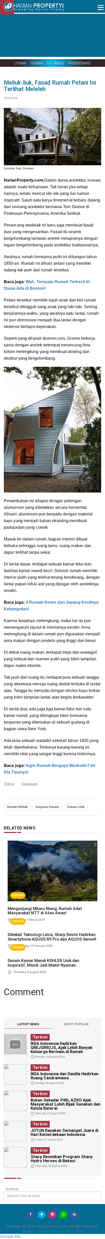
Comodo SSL (10, 1236)
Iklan (79, 1231)
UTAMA (21, 63)
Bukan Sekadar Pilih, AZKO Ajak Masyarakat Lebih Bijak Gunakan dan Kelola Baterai (65, 1104)
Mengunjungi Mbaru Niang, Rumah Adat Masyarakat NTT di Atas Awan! (45, 911)
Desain (17, 895)
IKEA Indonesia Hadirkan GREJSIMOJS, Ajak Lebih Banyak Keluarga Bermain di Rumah (62, 1047)
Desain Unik (76, 807)
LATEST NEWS (28, 1024)
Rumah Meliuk (17, 807)
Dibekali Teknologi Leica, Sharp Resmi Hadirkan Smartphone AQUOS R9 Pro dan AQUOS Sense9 (52, 937)
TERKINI (36, 63)
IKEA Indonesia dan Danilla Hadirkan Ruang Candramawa (64, 1075)
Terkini (40, 1037)
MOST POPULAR (76, 1024)
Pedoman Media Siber (55, 1231)
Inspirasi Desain (47, 807)
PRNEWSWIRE (79, 63)
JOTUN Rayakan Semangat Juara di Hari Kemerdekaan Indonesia (64, 1132)
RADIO (59, 63)
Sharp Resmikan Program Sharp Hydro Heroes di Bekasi (62, 1158)
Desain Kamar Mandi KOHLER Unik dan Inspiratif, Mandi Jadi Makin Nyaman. (43, 963)
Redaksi (28, 1231)
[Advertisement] (52, 35)
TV (48, 63)
